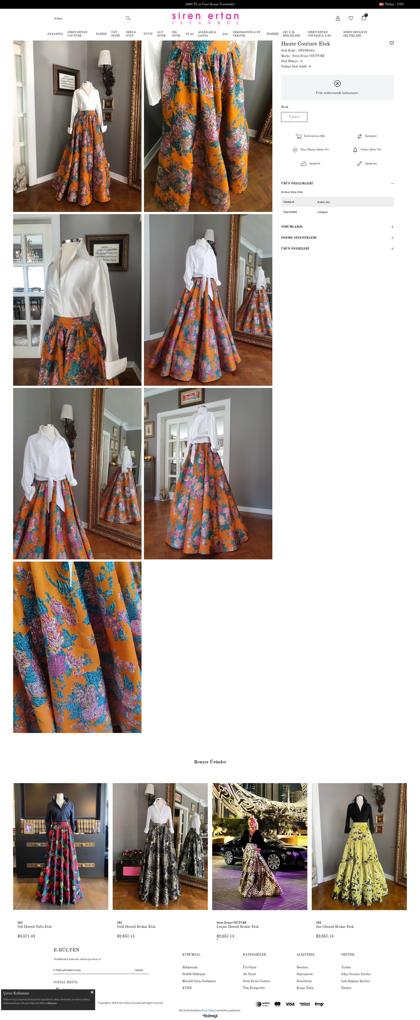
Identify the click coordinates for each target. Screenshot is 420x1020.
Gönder (139, 970)
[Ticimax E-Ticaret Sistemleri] (210, 1016)
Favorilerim (304, 981)
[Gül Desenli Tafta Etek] (60, 846)
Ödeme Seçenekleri (299, 237)
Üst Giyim (249, 967)
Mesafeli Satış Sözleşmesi (199, 981)
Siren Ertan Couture (256, 981)
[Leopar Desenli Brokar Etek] (259, 846)
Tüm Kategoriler (254, 988)
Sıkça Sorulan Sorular (356, 974)
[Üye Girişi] (338, 18)
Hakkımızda (190, 967)
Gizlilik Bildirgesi (193, 974)
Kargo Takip (305, 988)
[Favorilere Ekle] (392, 43)
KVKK (187, 988)
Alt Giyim (249, 974)
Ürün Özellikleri (297, 183)
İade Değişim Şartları (355, 981)
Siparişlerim (305, 974)
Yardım (346, 967)
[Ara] (128, 18)
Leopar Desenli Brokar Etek (238, 927)
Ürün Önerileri (295, 248)
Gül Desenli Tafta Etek (35, 927)
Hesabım (302, 967)
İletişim (346, 988)
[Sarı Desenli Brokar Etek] (359, 846)
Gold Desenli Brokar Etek (136, 927)
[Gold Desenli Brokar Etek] (160, 846)
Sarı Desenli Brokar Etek (335, 927)
